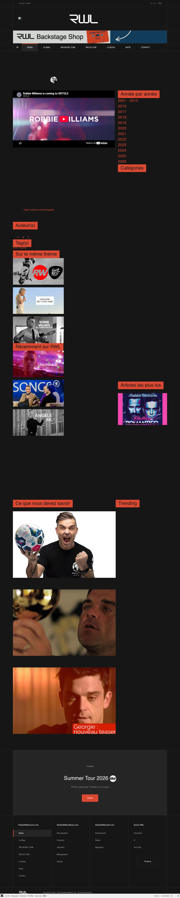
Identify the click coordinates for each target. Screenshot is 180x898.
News (30, 47)
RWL (84, 18)
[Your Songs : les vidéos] (38, 393)
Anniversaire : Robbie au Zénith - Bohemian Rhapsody (138, 547)
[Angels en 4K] (38, 422)
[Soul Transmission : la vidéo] (64, 622)
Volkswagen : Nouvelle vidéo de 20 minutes (137, 528)
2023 (122, 145)
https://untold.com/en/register (39, 210)
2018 (122, 117)
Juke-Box (61, 847)
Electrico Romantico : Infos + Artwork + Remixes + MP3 (142, 433)
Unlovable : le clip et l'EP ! (88, 363)
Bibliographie (62, 854)
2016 (122, 106)
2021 (122, 134)
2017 (122, 112)
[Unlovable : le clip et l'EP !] (38, 364)
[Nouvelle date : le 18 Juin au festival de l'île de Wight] (38, 330)
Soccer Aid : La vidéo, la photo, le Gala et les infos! (58, 580)
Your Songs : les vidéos (85, 392)
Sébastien (63, 80)
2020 (122, 128)
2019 (122, 123)
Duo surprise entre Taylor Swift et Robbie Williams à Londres (142, 484)
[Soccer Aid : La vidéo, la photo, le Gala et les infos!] (64, 544)
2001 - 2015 (128, 101)
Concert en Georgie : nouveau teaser (46, 736)
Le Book (111, 47)
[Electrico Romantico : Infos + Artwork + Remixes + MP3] (142, 409)
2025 (122, 156)
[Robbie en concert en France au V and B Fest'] (38, 271)
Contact (145, 47)
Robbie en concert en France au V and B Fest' (86, 270)
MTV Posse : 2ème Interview (134, 565)
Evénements (100, 833)
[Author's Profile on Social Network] (18, 237)
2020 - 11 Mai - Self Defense (134, 613)
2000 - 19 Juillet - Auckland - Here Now (140, 513)
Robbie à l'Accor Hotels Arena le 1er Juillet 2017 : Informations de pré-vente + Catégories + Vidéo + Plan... (142, 460)
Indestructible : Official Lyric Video (141, 597)
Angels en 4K (77, 421)
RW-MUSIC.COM (68, 47)
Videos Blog (84, 80)
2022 (122, 139)
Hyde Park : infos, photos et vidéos (87, 299)
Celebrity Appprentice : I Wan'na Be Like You (138, 581)
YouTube (137, 847)
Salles (97, 840)
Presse (60, 862)
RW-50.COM (91, 47)
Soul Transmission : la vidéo (39, 658)
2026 (122, 161)
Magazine (99, 847)
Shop (128, 47)
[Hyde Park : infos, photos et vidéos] (38, 300)
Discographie (62, 833)
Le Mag (46, 47)
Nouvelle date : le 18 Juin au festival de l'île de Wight (88, 328)
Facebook (138, 833)
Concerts (60, 840)
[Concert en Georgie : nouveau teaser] (64, 700)
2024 (122, 150)
